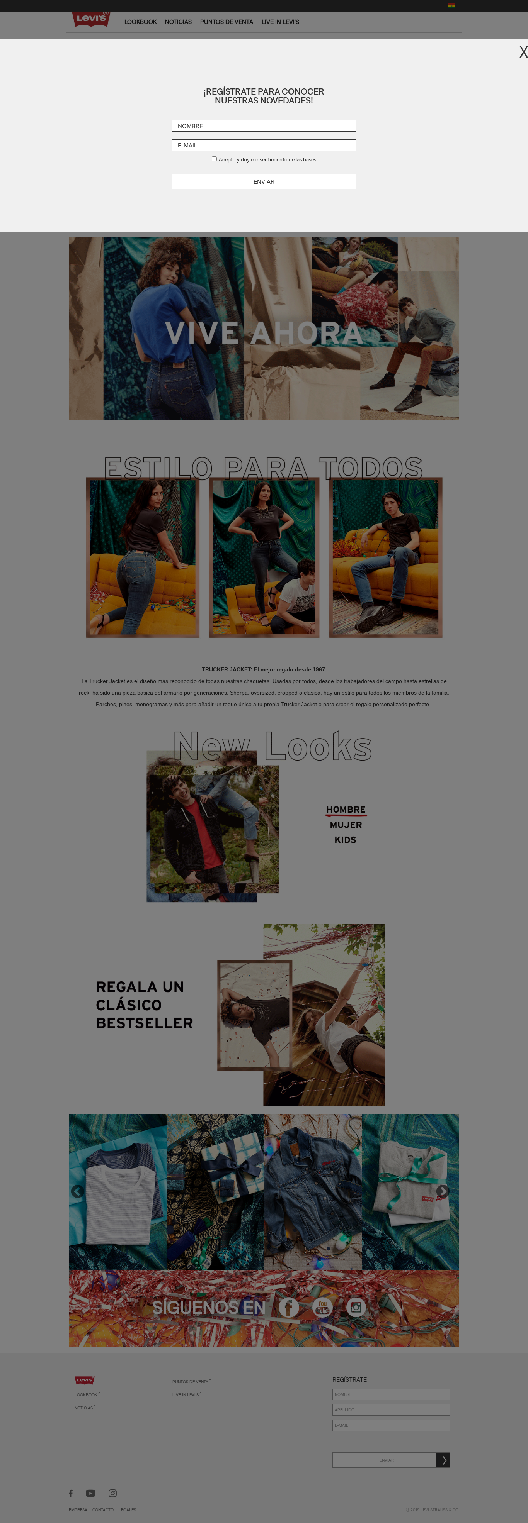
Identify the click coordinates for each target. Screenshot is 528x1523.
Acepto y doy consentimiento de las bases (267, 159)
